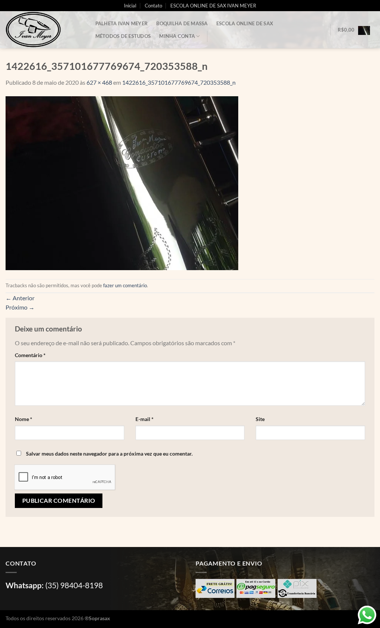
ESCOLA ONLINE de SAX (244, 23)
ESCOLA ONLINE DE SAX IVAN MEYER (213, 6)
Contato (153, 6)
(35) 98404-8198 (74, 585)
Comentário (30, 355)
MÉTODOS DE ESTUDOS (123, 36)
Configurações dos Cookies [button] (311, 615)
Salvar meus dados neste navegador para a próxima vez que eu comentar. (109, 453)
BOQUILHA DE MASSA (181, 23)
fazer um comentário (125, 285)
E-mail (144, 419)
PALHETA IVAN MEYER (121, 23)
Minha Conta (177, 36)
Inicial (130, 6)
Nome (23, 419)
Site (260, 419)
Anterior (20, 297)
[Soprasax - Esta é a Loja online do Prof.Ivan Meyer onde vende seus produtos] (43, 29)
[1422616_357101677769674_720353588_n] (122, 182)
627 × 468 (99, 82)
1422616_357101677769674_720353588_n (179, 82)
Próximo (20, 307)
